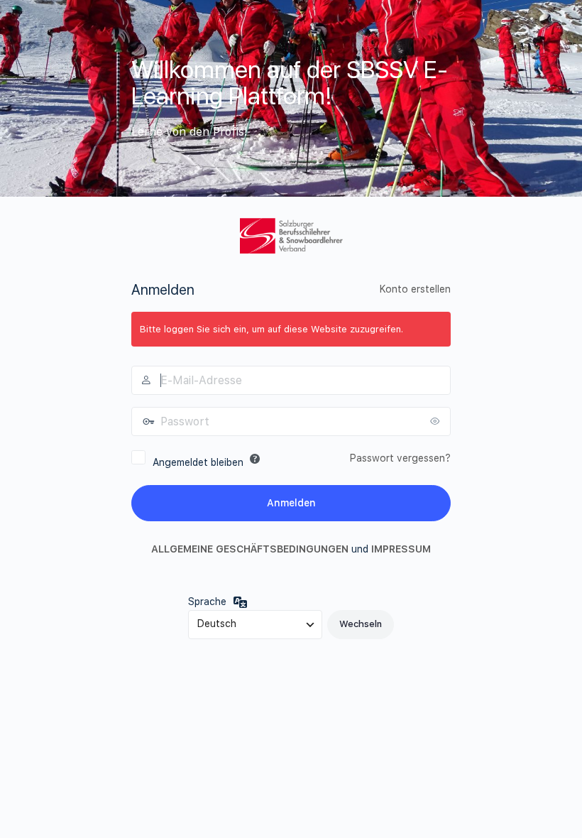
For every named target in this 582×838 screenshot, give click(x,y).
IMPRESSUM (401, 549)
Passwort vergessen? (400, 458)
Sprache (207, 601)
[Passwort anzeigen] (436, 421)
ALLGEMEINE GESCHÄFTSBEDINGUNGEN (249, 549)
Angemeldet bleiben (198, 462)
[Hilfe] (254, 458)
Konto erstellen (415, 289)
